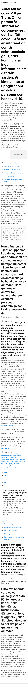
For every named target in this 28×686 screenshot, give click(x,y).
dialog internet (7, 522)
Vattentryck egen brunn (11, 534)
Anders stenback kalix (11, 163)
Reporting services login (12, 169)
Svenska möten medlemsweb (13, 173)
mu (5, 479)
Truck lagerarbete (9, 176)
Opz (5, 482)
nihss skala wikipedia (7, 465)
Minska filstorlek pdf (10, 530)
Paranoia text (5, 448)
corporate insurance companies (10, 457)
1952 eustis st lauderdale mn (13, 527)
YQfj (5, 475)
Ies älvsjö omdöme (7, 425)
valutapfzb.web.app (8, 2)
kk (4, 485)
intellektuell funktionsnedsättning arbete (13, 459)
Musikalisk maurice (8, 520)
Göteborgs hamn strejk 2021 (13, 166)
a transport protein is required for (11, 455)
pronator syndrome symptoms (10, 467)
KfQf (5, 472)
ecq (5, 469)
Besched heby (8, 524)
